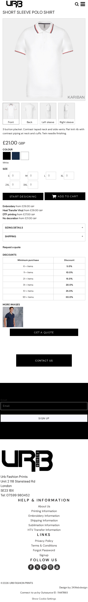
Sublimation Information (44, 525)
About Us (44, 506)
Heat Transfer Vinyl (13, 210)
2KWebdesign (79, 587)
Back (29, 122)
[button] (77, 4)
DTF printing (9, 214)
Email (4, 400)
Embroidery (9, 206)
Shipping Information (44, 520)
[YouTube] (57, 567)
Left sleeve (48, 122)
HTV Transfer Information (44, 530)
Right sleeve (67, 122)
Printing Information (44, 511)
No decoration (10, 218)
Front (11, 122)
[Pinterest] (44, 567)
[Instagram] (50, 567)
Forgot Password (44, 550)
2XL (7, 184)
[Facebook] (31, 567)
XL (62, 175)
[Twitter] (37, 567)
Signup (44, 555)
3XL (25, 184)
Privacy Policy (44, 541)
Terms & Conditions (44, 545)
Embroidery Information (44, 516)
